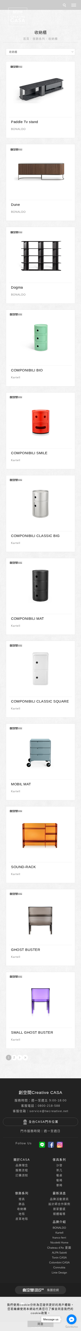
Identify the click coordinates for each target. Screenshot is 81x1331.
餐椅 (59, 1180)
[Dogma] (40, 254)
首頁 (26, 38)
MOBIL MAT (21, 784)
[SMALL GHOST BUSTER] (40, 999)
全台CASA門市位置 (43, 1121)
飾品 (22, 1204)
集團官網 (53, 1290)
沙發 (59, 1165)
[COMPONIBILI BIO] (40, 336)
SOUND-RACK (23, 867)
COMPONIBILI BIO (27, 370)
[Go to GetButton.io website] (71, 1327)
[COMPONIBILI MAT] (40, 585)
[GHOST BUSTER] (40, 916)
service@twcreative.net (48, 1111)
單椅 (59, 1185)
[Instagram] (60, 1145)
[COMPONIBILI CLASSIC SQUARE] (40, 668)
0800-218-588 (49, 1105)
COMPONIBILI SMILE (29, 453)
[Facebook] (51, 1145)
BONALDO (18, 129)
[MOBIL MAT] (40, 750)
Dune (15, 205)
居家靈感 (59, 1208)
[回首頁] (17, 17)
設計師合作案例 (59, 1204)
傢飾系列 (39, 38)
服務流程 (22, 1170)
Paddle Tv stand (24, 122)
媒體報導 (59, 1213)
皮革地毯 (22, 1218)
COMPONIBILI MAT (27, 619)
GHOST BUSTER (25, 950)
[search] (65, 5)
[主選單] (73, 5)
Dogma (17, 287)
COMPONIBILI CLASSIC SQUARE (40, 701)
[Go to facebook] (71, 1319)
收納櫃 (53, 38)
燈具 (22, 1199)
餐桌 (59, 1175)
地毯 (22, 1213)
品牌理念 (22, 1165)
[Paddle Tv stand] (40, 88)
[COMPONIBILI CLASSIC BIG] (40, 502)
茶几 (59, 1170)
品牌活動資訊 (59, 1199)
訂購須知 (22, 1175)
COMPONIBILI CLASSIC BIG (35, 536)
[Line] (42, 1145)
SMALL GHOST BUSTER (32, 1032)
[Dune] (40, 171)
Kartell (15, 377)
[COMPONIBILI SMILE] (40, 419)
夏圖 (59, 1247)
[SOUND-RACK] (40, 833)
